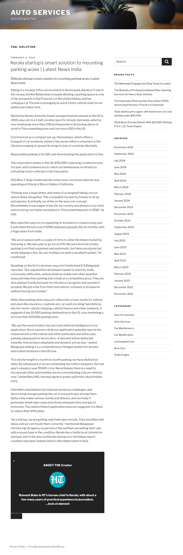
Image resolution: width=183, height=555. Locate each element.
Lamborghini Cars (124, 341)
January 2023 (122, 280)
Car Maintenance (124, 328)
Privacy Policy (18, 546)
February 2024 (122, 193)
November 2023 (123, 213)
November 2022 (123, 293)
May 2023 (120, 253)
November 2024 (123, 147)
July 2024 (119, 160)
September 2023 (124, 227)
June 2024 (120, 167)
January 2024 (122, 200)
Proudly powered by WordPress (47, 546)
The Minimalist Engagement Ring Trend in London (142, 83)
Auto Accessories (124, 314)
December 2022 (123, 287)
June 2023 (120, 247)
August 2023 (121, 233)
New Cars (119, 348)
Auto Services (41, 12)
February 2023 (122, 273)
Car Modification (123, 334)
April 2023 (120, 260)
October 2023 (122, 220)
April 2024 (120, 180)
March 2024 (121, 187)
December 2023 (123, 207)
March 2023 (121, 267)
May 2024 (120, 173)
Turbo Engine (121, 354)
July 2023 (119, 240)
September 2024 (124, 153)
